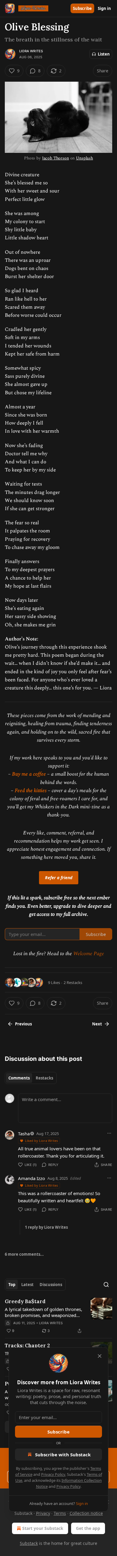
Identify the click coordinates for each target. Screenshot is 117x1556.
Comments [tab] (19, 1078)
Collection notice (86, 1513)
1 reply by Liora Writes (46, 1227)
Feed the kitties (30, 791)
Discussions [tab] (51, 1284)
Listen (104, 54)
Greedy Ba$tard (25, 1301)
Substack (29, 1543)
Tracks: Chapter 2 (27, 1345)
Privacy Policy (53, 1474)
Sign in (104, 8)
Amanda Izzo (31, 1178)
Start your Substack (42, 1528)
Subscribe (82, 8)
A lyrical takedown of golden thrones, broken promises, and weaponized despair (43, 1312)
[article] (58, 1316)
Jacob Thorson (55, 158)
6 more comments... (24, 1254)
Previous (23, 1024)
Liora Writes (31, 51)
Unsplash (84, 158)
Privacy (43, 1513)
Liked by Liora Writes (41, 1140)
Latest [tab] (27, 1284)
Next (97, 1024)
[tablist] (31, 1078)
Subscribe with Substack (63, 1455)
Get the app (88, 1528)
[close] (99, 1356)
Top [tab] (11, 1284)
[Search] (106, 1285)
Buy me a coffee (29, 774)
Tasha (24, 1134)
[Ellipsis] (109, 1133)
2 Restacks (73, 982)
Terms (60, 1513)
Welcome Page (88, 954)
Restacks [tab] (44, 1078)
